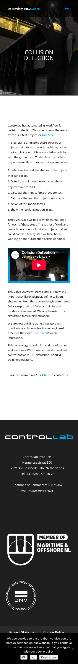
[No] (72, 648)
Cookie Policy (53, 632)
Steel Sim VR (41, 333)
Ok (24, 657)
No (33, 657)
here (47, 375)
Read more (48, 657)
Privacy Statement (23, 632)
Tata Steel (48, 135)
